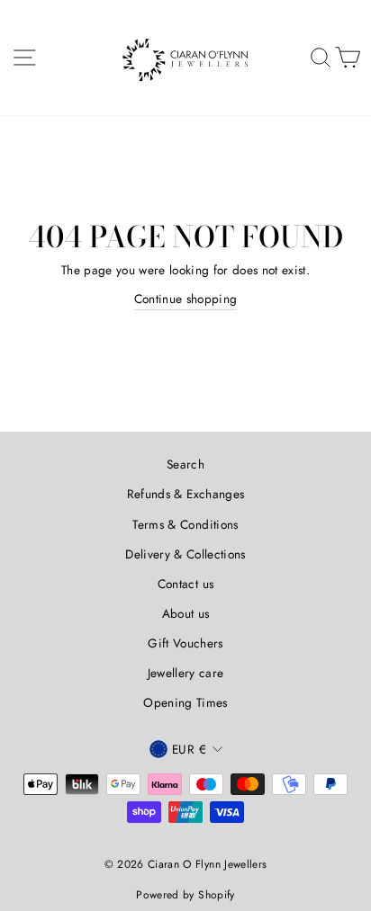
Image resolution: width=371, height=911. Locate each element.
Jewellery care (186, 673)
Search (185, 464)
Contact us (185, 584)
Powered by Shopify (185, 895)
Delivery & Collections (185, 554)
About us (186, 613)
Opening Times (185, 702)
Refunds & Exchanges (185, 494)
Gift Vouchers (185, 643)
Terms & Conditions (185, 524)
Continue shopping (186, 299)
